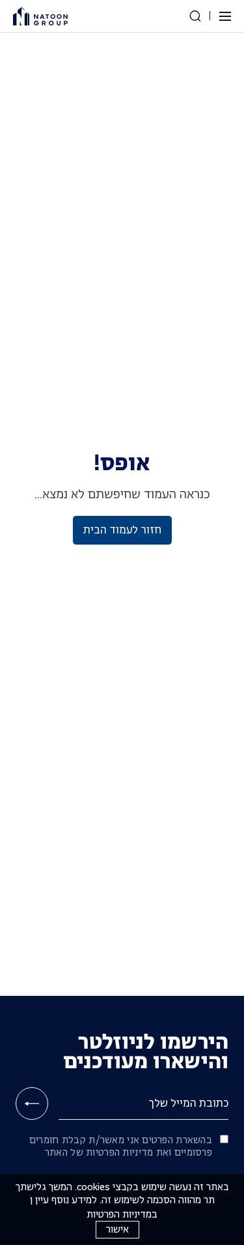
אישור (117, 1229)
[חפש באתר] (195, 16)
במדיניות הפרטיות (122, 1214)
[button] (224, 16)
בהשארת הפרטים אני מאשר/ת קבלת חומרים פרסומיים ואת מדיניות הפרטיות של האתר (120, 1146)
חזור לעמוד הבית (122, 530)
